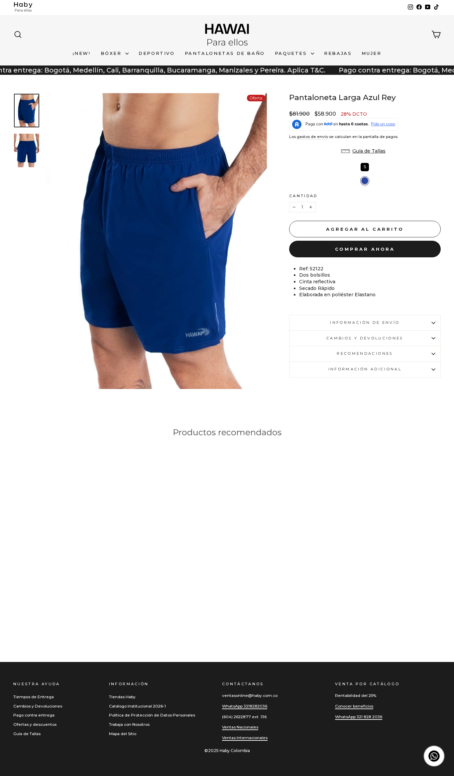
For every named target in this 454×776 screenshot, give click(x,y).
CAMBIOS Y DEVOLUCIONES (364, 338)
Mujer (371, 53)
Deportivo (156, 53)
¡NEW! (82, 53)
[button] (365, 151)
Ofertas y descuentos (35, 724)
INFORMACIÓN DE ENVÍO (364, 322)
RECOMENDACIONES (365, 353)
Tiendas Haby (122, 696)
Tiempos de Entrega (33, 696)
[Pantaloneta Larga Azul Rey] (17, 618)
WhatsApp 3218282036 (244, 706)
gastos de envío (312, 136)
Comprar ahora (365, 249)
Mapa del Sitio (122, 733)
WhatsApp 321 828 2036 (358, 716)
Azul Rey (364, 180)
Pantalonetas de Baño (225, 53)
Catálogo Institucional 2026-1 (137, 706)
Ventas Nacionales (240, 726)
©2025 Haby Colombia (227, 750)
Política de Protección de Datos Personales (152, 714)
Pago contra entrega (34, 714)
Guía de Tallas (27, 733)
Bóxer (112, 53)
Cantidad (303, 196)
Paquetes (292, 53)
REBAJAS (338, 53)
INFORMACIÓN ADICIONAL (365, 369)
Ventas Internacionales (245, 737)
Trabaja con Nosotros (129, 724)
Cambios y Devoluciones (37, 706)
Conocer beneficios (354, 706)
